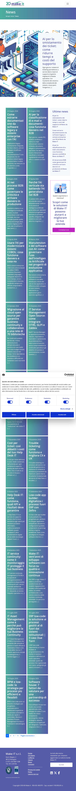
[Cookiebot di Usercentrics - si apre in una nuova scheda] (66, 375)
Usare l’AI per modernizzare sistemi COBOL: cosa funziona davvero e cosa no (15, 252)
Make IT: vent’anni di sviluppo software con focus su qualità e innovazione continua (37, 564)
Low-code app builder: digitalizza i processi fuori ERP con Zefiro (37, 502)
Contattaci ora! (64, 230)
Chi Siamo (31, 756)
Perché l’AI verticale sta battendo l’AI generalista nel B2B (37, 188)
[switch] (28, 402)
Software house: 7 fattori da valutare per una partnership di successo (37, 691)
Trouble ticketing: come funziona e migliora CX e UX (37, 450)
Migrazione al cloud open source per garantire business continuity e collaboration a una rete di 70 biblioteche (16, 322)
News (30, 762)
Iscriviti (61, 765)
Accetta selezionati (38, 414)
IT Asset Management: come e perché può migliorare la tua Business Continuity (16, 625)
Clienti (30, 760)
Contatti (31, 764)
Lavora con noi (33, 774)
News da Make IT (58, 156)
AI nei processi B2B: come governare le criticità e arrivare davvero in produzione (15, 193)
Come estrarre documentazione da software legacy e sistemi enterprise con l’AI (15, 127)
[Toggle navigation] (67, 4)
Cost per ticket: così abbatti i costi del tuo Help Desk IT (15, 449)
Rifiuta (14, 414)
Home (30, 753)
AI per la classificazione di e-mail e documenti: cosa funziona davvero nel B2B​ (38, 124)
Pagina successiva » (28, 736)
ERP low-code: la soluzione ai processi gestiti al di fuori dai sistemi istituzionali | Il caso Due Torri (37, 628)
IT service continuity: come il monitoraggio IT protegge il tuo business (15, 561)
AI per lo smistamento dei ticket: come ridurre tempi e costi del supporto (59, 120)
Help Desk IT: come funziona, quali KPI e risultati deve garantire (15, 502)
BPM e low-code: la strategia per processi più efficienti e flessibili (15, 689)
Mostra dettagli (65, 409)
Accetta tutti (62, 414)
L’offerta (31, 758)
